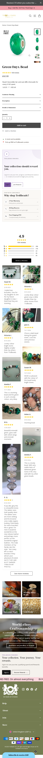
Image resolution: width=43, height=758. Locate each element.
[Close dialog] (40, 358)
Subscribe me (31, 397)
